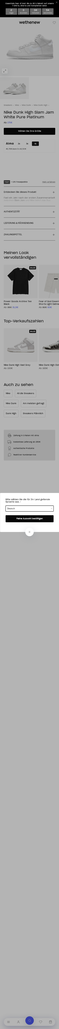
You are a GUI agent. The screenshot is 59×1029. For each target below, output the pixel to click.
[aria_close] (29, 532)
